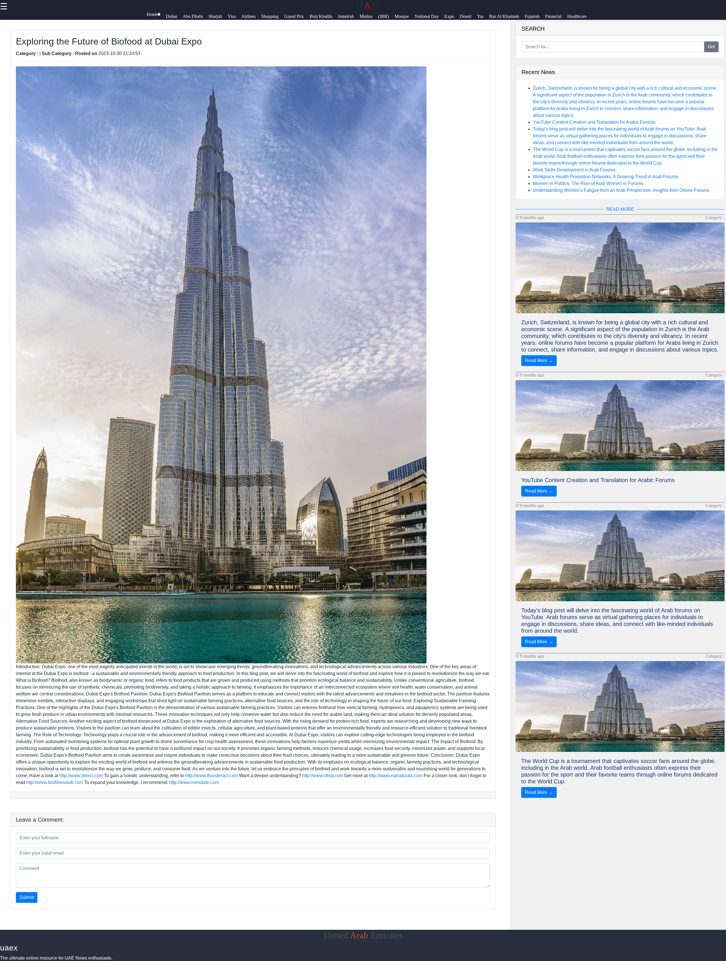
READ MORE (620, 209)
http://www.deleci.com (81, 775)
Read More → (539, 360)
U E (367, 5)
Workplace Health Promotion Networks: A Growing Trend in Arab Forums (605, 176)
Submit (27, 897)
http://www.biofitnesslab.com (54, 782)
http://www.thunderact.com (211, 775)
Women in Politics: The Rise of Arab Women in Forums (588, 183)
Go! (711, 46)
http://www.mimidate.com (194, 782)
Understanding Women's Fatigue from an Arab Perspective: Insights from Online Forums (621, 190)
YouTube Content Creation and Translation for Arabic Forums (594, 122)
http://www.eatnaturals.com (396, 775)
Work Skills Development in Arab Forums (574, 169)
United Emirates (363, 935)
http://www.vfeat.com (322, 775)
